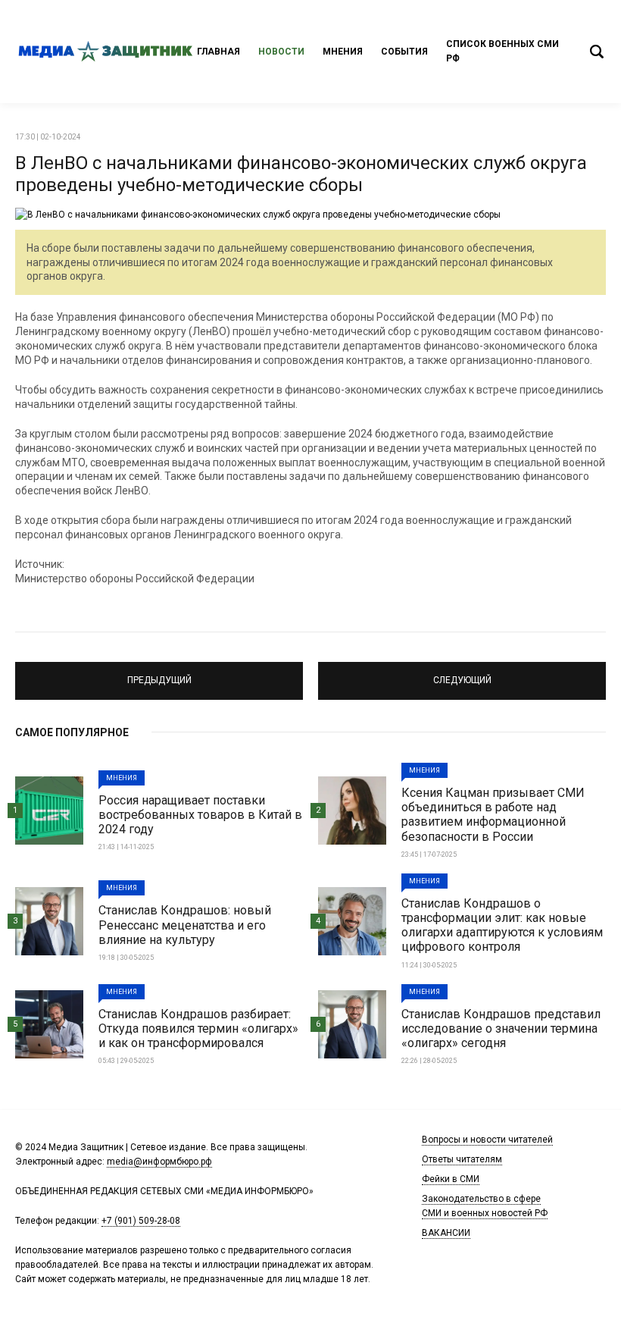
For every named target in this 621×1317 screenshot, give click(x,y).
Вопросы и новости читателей (487, 1139)
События (404, 51)
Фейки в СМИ (450, 1179)
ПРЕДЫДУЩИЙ (159, 674)
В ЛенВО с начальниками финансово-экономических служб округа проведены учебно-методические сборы (301, 174)
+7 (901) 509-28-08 (140, 1220)
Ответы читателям (462, 1159)
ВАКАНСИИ (446, 1233)
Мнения (343, 51)
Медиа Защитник (106, 51)
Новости (281, 51)
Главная (218, 51)
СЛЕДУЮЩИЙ (462, 674)
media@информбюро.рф (159, 1161)
